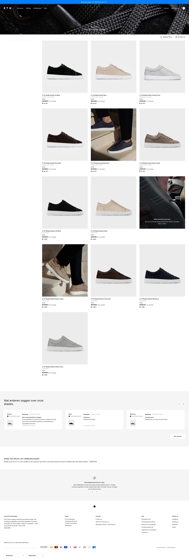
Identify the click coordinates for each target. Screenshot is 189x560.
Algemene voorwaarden (149, 529)
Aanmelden (43, 547)
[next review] (183, 404)
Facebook (175, 522)
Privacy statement (171, 547)
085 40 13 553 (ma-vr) (102, 522)
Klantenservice (146, 519)
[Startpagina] (8, 8)
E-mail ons (99, 519)
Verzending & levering (148, 522)
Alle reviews (177, 436)
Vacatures (145, 532)
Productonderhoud (147, 527)
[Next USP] (97, 492)
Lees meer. (7, 527)
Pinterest (174, 524)
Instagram (175, 519)
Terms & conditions (161, 547)
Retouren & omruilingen (149, 524)
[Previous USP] (92, 492)
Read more (93, 461)
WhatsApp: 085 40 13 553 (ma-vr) (106, 524)
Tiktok (174, 527)
